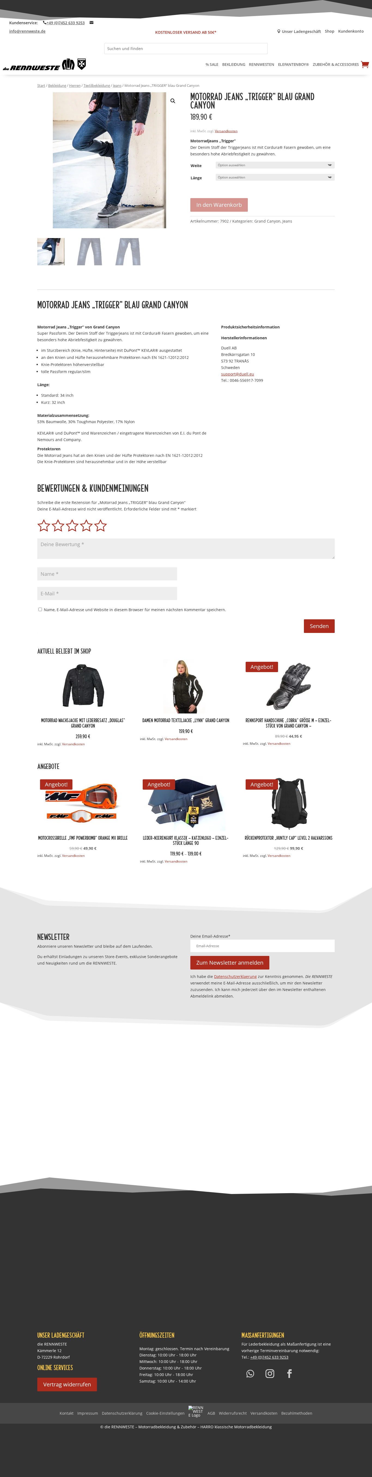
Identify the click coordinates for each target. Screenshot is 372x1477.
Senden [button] (319, 626)
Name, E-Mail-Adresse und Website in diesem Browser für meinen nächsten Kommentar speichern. (135, 609)
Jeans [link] (117, 85)
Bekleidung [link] (233, 64)
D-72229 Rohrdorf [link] (53, 1357)
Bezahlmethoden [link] (296, 1413)
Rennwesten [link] (261, 64)
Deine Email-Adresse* (210, 936)
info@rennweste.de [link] (27, 31)
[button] (173, 101)
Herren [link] (75, 85)
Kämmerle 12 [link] (49, 1350)
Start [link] (41, 85)
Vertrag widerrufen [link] (67, 1384)
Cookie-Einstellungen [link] (165, 1413)
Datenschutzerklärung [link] (122, 1413)
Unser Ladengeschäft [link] (299, 31)
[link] (44, 64)
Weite (196, 165)
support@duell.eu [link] (237, 374)
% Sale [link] (212, 64)
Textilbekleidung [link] (97, 85)
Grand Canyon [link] (267, 221)
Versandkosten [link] (226, 131)
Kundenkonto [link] (351, 31)
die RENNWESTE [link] (52, 1344)
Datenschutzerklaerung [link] (235, 976)
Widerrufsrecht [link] (233, 1413)
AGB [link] (211, 1413)
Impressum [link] (87, 1413)
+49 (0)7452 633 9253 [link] (66, 22)
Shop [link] (329, 31)
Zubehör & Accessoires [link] (336, 64)
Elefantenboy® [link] (293, 64)
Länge (196, 177)
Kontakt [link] (67, 1413)
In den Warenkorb (219, 204)
